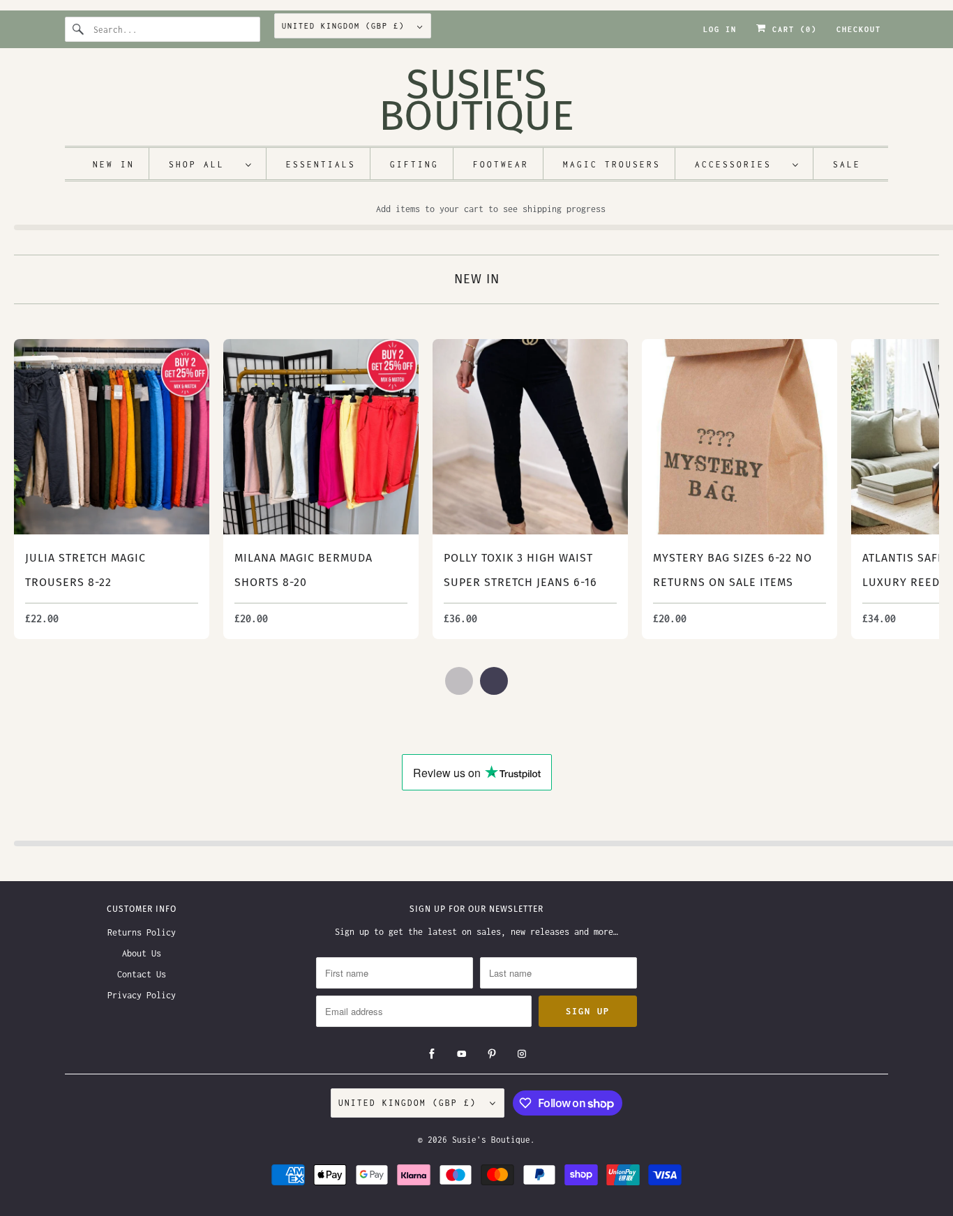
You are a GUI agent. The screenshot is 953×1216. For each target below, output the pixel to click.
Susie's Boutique (491, 1139)
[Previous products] (459, 681)
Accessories (740, 164)
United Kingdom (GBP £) (346, 26)
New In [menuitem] (114, 164)
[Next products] (494, 681)
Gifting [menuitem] (414, 164)
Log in (720, 29)
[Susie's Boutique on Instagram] (522, 1054)
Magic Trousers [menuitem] (612, 164)
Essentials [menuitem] (321, 164)
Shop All (204, 164)
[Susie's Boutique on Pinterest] (492, 1054)
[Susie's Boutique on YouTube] (462, 1054)
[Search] (79, 29)
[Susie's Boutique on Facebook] (432, 1054)
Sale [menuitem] (847, 164)
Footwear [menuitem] (501, 164)
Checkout (858, 29)
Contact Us (141, 974)
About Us (141, 953)
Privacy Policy (141, 995)
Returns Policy (141, 932)
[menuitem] (211, 163)
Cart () (792, 29)
